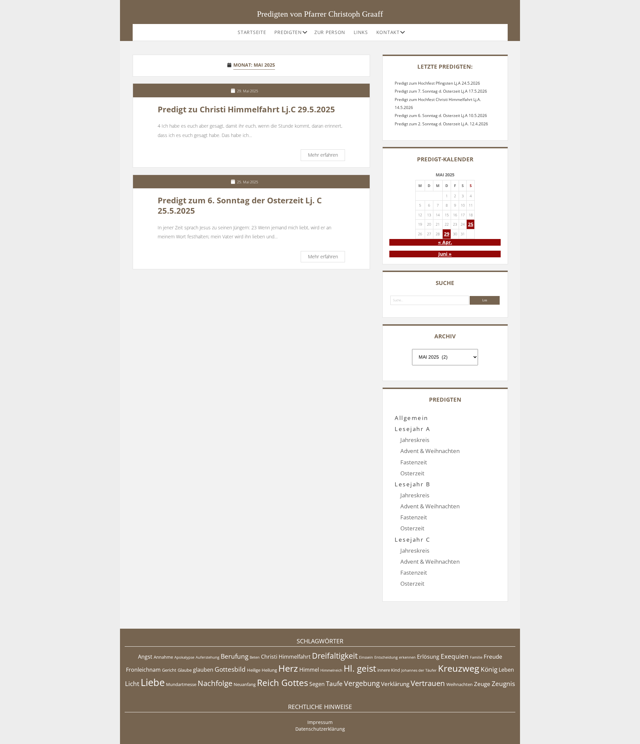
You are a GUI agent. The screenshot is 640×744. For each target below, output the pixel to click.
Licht (132, 683)
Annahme (163, 657)
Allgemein (411, 418)
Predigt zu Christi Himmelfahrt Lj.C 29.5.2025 (246, 109)
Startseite (252, 32)
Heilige (253, 670)
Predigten (288, 32)
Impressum (320, 722)
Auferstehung (207, 657)
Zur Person (329, 32)
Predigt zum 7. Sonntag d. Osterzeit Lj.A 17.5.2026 (441, 91)
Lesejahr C (412, 539)
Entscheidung (386, 657)
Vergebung (362, 683)
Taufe (334, 683)
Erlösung (428, 656)
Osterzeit (412, 473)
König (489, 669)
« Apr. (445, 242)
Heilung (269, 670)
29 (446, 234)
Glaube (185, 670)
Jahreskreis (414, 440)
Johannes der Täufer (419, 670)
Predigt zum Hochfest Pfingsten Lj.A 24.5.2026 (437, 83)
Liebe (153, 682)
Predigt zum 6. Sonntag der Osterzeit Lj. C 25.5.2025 (240, 205)
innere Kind (388, 670)
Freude (493, 656)
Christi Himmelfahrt (286, 656)
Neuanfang (245, 684)
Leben (506, 669)
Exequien (455, 656)
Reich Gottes (282, 683)
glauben (203, 669)
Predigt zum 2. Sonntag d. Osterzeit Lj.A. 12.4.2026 (441, 124)
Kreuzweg (458, 668)
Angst (145, 656)
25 (470, 224)
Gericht (169, 670)
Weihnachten (459, 684)
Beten (255, 657)
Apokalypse (184, 657)
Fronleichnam (143, 669)
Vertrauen (428, 683)
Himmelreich (331, 670)
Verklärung (395, 684)
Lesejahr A (412, 429)
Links (361, 32)
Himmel (309, 669)
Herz (288, 668)
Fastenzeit (413, 462)
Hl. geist (360, 668)
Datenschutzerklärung (320, 729)
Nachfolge (215, 683)
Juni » (445, 254)
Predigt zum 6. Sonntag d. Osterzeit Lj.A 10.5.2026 (441, 115)
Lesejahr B (412, 484)
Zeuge (482, 684)
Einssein (366, 657)
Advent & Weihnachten (430, 451)
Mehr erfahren (326, 155)
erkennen (407, 657)
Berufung (234, 656)
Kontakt (388, 32)
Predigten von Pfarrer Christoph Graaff (320, 14)
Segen (317, 684)
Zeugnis (503, 683)
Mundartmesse (181, 684)
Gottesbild (230, 669)
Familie (476, 657)
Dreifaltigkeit (335, 655)
